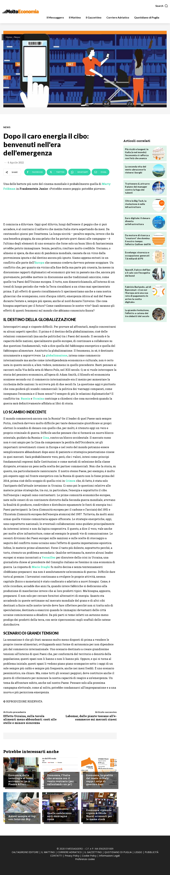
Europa (39, 262)
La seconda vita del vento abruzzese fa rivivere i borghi (135, 169)
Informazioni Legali (109, 855)
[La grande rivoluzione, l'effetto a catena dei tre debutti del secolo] (158, 314)
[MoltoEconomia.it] (20, 11)
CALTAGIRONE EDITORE (25, 852)
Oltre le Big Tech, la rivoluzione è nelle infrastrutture (135, 203)
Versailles (48, 557)
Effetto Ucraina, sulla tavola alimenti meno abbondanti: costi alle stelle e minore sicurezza (30, 719)
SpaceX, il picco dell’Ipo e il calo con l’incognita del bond (137, 272)
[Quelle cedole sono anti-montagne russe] (60, 807)
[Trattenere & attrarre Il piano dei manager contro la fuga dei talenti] (158, 187)
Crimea (70, 480)
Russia (25, 398)
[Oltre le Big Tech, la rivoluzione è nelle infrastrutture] (158, 205)
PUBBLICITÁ (151, 852)
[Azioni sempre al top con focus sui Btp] (21, 807)
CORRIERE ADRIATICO (69, 852)
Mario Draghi (41, 567)
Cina (46, 437)
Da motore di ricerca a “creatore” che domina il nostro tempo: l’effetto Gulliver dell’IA (138, 240)
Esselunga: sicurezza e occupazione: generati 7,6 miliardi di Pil (137, 255)
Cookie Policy (89, 855)
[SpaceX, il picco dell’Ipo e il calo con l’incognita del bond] (158, 273)
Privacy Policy (72, 855)
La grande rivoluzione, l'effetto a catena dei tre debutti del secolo (137, 313)
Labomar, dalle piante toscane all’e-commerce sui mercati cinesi (91, 717)
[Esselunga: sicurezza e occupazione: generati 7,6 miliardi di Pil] (158, 256)
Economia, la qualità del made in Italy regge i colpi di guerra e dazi (99, 779)
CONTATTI (56, 855)
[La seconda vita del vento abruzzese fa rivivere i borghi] (158, 170)
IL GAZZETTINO (93, 852)
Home (9, 37)
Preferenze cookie (85, 859)
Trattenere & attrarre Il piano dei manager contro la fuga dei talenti (137, 188)
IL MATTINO (48, 852)
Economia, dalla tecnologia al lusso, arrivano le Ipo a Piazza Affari (21, 779)
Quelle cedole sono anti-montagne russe (59, 816)
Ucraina (38, 398)
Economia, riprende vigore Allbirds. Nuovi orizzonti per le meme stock (99, 814)
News (17, 37)
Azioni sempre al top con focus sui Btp (21, 817)
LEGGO (138, 852)
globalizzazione (56, 355)
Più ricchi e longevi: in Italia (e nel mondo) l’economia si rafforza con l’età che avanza (137, 154)
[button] (161, 6)
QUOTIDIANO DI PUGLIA (118, 852)
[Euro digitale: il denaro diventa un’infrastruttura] (158, 222)
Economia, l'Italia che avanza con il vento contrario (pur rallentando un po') (60, 779)
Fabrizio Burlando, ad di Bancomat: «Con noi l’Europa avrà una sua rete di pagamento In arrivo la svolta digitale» (138, 294)
